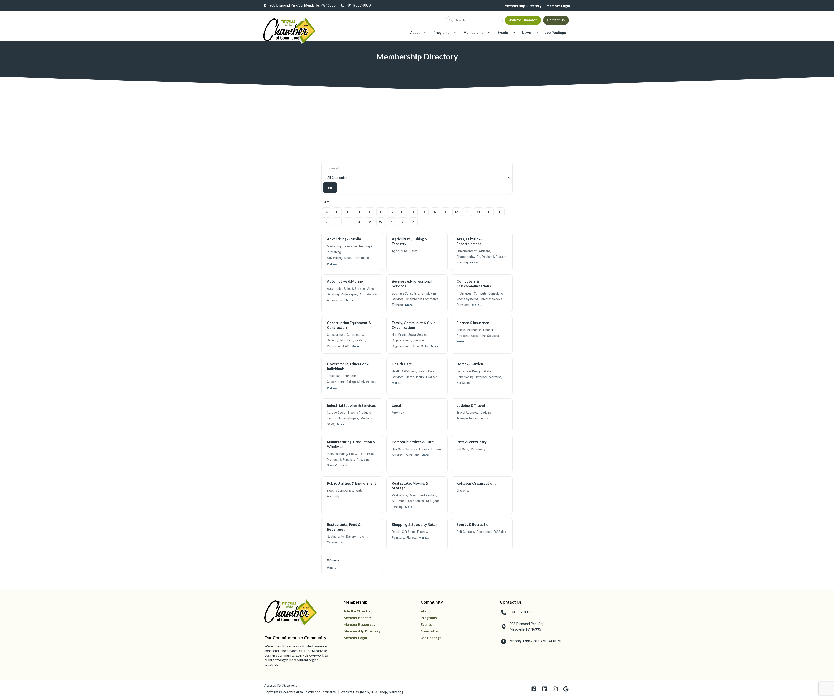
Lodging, (486, 412)
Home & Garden (470, 364)
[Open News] (536, 32)
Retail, (396, 531)
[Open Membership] (489, 32)
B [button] (337, 212)
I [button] (413, 212)
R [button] (326, 222)
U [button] (359, 222)
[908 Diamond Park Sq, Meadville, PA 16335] (265, 5)
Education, (334, 376)
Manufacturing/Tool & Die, (345, 454)
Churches (463, 490)
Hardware (463, 382)
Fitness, (424, 449)
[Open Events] (514, 32)
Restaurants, (335, 536)
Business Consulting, (406, 293)
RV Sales (500, 531)
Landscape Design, (469, 371)
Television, (350, 246)
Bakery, (351, 536)
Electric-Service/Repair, (343, 418)
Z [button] (413, 222)
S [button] (337, 222)
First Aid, (432, 377)
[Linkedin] (544, 689)
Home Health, (415, 377)
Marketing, (334, 246)
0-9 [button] (326, 202)
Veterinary (478, 449)
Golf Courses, (466, 531)
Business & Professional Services (412, 283)
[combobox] (474, 20)
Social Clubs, (420, 346)
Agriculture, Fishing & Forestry (409, 241)
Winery (333, 560)
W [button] (380, 222)
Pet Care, (463, 449)
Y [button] (402, 222)
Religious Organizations (476, 483)
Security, (333, 340)
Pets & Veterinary (472, 442)
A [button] (326, 212)
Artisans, (485, 251)
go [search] (330, 187)
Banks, (461, 330)
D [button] (359, 212)
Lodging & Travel (471, 405)
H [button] (402, 212)
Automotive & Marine (345, 281)
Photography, (466, 256)
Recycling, (363, 459)
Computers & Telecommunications (474, 283)
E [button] (370, 212)
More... (332, 263)
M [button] (456, 212)
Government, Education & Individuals (348, 366)
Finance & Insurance (473, 322)
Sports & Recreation (473, 524)
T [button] (348, 222)
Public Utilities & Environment (351, 483)
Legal (396, 405)
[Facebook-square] (534, 689)
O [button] (478, 212)
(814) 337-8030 (359, 5)
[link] (299, 5)
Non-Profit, (399, 334)
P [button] (489, 212)
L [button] (446, 212)
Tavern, (363, 536)
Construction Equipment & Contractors (349, 325)
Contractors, (355, 334)
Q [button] (500, 212)
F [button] (381, 212)
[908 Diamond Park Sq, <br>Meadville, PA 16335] (503, 626)
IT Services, (464, 293)
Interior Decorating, (489, 377)
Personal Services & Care (413, 442)
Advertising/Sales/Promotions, (348, 258)
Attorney (398, 412)
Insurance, (474, 330)
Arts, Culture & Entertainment (469, 241)
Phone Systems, (468, 299)
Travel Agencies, (468, 412)
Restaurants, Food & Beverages (344, 527)
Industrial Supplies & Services (351, 405)
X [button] (392, 222)
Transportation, (467, 418)
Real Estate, (400, 495)
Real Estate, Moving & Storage (410, 485)
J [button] (424, 212)
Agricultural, (400, 251)
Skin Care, (413, 455)
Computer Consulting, (489, 293)
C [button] (348, 212)
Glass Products (337, 465)
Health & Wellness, (404, 371)
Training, (398, 304)
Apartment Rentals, (423, 495)
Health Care (402, 364)
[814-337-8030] (503, 612)
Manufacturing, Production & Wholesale (351, 444)
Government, (336, 382)
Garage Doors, (336, 412)
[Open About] (425, 32)
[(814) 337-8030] (342, 5)
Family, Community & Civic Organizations (413, 325)
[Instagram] (555, 689)
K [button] (435, 212)
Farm (413, 251)
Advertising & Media (344, 239)
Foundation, (351, 376)
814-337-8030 (521, 612)
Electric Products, (360, 412)
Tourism (485, 418)
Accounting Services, (485, 335)
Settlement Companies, (408, 501)
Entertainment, (467, 251)
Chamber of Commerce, (422, 299)
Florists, (412, 537)
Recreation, (484, 531)
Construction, (336, 334)
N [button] (467, 212)
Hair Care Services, (404, 449)
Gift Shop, (408, 531)
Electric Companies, (340, 490)
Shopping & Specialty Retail (414, 524)
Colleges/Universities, (361, 382)
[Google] (566, 689)
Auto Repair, (349, 294)
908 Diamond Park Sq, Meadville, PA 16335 (303, 5)
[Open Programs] (455, 32)
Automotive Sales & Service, (346, 288)
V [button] (370, 222)
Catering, (333, 542)
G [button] (391, 212)
